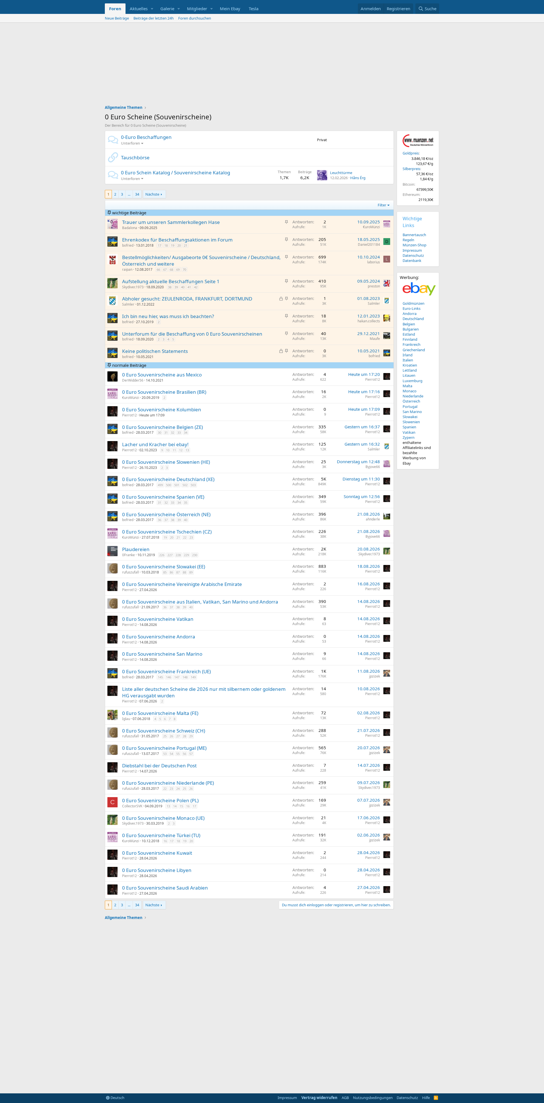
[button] (152, 8)
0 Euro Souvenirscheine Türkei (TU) (161, 835)
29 (191, 736)
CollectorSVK (132, 806)
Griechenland (414, 349)
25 (165, 736)
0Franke (128, 554)
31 (166, 432)
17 (159, 245)
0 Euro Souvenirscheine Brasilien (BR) (164, 392)
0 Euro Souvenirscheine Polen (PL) (160, 800)
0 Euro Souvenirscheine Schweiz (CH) (163, 730)
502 (185, 485)
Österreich (411, 401)
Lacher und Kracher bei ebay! (155, 444)
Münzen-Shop (414, 244)
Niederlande (413, 396)
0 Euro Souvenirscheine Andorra (158, 636)
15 (181, 806)
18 (166, 245)
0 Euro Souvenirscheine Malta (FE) (160, 713)
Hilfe (426, 1097)
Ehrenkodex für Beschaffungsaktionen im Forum (177, 239)
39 (176, 287)
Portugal (410, 406)
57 (191, 753)
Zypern (409, 437)
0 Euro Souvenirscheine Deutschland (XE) (168, 479)
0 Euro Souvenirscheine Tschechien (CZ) (167, 531)
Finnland (410, 339)
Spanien (409, 426)
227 (170, 555)
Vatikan (409, 432)
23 (191, 537)
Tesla (253, 8)
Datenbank (412, 260)
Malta (407, 385)
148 (185, 677)
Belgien (409, 324)
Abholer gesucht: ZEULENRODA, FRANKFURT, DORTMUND (187, 298)
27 (178, 736)
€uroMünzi (371, 227)
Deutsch (117, 1097)
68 (171, 269)
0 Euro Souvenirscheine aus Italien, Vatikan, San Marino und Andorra (200, 601)
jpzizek (374, 676)
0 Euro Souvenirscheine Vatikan (158, 619)
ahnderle (373, 519)
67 (165, 269)
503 (193, 485)
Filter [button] (382, 205)
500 (168, 485)
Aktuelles (139, 8)
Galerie (167, 8)
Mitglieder (197, 8)
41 (189, 287)
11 (174, 450)
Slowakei (410, 416)
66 (158, 269)
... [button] (129, 194)
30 (159, 432)
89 (191, 572)
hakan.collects (369, 321)
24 (178, 788)
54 (171, 753)
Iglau (126, 718)
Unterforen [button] (130, 143)
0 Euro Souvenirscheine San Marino (162, 654)
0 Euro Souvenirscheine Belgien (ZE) (162, 427)
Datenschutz (413, 255)
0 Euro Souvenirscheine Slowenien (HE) (166, 462)
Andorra (409, 313)
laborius (373, 262)
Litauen (409, 375)
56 (184, 753)
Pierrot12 (372, 379)
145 (160, 677)
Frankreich (411, 344)
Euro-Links (411, 308)
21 (185, 245)
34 (137, 194)
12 (180, 450)
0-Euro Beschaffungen (146, 137)
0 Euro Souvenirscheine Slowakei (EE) (163, 566)
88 (184, 572)
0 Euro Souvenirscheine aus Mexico (162, 374)
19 (172, 245)
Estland (409, 334)
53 (165, 753)
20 (179, 245)
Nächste (152, 194)
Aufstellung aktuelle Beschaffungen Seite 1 (171, 281)
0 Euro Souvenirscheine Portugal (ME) (164, 748)
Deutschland (413, 318)
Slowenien (411, 421)
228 (178, 555)
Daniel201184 (369, 244)
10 (167, 450)
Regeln (408, 239)
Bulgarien (411, 329)
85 (165, 572)
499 (160, 485)
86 (171, 572)
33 (179, 432)
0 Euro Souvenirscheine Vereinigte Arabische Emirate (182, 584)
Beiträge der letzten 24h (153, 18)
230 (194, 555)
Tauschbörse (135, 157)
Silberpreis (411, 168)
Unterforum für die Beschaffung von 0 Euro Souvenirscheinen (192, 334)
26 (171, 736)
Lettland (410, 370)
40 (182, 287)
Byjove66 (373, 466)
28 (184, 736)
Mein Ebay (230, 8)
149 (193, 677)
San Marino (412, 411)
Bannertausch (414, 234)
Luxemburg (412, 380)
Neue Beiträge (117, 18)
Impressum (412, 250)
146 (168, 677)
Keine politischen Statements (155, 351)
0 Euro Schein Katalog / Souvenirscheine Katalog (175, 172)
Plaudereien (136, 549)
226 (161, 555)
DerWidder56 (132, 380)
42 (195, 287)
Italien (408, 360)
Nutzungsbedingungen (373, 1097)
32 (172, 432)
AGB (345, 1097)
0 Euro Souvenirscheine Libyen (157, 870)
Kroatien (410, 365)
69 (178, 269)
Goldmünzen (413, 303)
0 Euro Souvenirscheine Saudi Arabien (165, 887)
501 (176, 485)
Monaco (409, 390)
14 (175, 806)
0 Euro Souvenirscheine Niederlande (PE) (168, 783)
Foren (115, 8)
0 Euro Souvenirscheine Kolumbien (161, 409)
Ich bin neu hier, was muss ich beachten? (168, 316)
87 (178, 572)
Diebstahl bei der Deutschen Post (159, 765)
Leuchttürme (341, 172)
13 (187, 450)
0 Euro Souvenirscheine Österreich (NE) (166, 514)
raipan (127, 269)
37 (166, 520)
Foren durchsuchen (194, 18)
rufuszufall (130, 572)
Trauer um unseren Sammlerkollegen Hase (171, 222)
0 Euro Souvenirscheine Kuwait (157, 853)
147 (176, 677)
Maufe (375, 338)
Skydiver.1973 (133, 287)
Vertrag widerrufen (319, 1097)
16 (188, 806)
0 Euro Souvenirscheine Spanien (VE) (163, 497)
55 (178, 753)
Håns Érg (358, 177)
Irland (408, 354)
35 (185, 502)
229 (186, 555)
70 (184, 269)
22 (184, 537)
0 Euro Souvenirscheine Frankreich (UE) (166, 671)
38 (169, 287)
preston (374, 286)
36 (159, 520)
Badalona (129, 227)
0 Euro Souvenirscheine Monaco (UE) (163, 818)
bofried (127, 245)
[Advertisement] (272, 65)
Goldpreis (411, 153)
